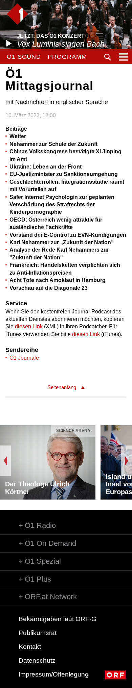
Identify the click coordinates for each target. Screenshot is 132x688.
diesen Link (29, 326)
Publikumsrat (38, 632)
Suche (107, 57)
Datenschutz (37, 660)
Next (126, 460)
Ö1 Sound (24, 56)
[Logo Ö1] (17, 14)
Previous (5, 460)
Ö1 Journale (24, 358)
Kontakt (30, 646)
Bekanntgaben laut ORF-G (57, 618)
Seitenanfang (61, 387)
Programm (67, 56)
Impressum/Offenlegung (54, 674)
